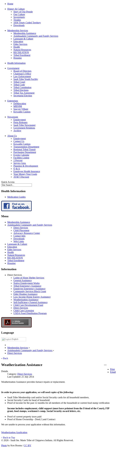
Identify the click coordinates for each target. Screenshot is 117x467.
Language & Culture (23, 38)
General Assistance (22, 280)
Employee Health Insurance (26, 171)
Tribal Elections (20, 90)
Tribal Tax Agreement (23, 93)
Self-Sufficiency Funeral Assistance (30, 302)
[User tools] (105, 364)
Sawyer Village (20, 109)
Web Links (18, 241)
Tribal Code (19, 84)
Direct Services (20, 227)
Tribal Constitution (22, 87)
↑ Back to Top (8, 437)
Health (16, 47)
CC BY (27, 445)
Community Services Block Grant (29, 291)
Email (113, 372)
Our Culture (19, 14)
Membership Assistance (24, 33)
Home (10, 3)
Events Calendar (21, 155)
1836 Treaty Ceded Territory (27, 22)
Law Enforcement (22, 76)
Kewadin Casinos (21, 111)
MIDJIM (17, 106)
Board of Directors (22, 71)
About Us (12, 135)
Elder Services (20, 44)
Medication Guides (16, 197)
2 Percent (17, 160)
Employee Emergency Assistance (29, 288)
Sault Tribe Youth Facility (25, 79)
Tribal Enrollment (21, 55)
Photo (4, 445)
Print (112, 369)
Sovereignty (19, 17)
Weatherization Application (14, 432)
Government (13, 68)
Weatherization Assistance (25, 299)
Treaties (17, 20)
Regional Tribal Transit (24, 149)
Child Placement (21, 230)
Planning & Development (25, 166)
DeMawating (19, 103)
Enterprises (12, 100)
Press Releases (20, 122)
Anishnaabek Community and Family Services (35, 36)
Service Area (19, 163)
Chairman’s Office (22, 73)
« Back (4, 358)
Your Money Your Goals (25, 174)
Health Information (16, 63)
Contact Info (19, 236)
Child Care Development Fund (28, 305)
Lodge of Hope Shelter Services (28, 277)
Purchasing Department (24, 152)
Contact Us (18, 141)
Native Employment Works (26, 283)
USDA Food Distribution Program (30, 313)
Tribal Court (19, 82)
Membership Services (17, 30)
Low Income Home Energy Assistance (32, 297)
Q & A (16, 168)
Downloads (19, 25)
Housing (17, 58)
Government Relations (24, 128)
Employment (19, 119)
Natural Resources (22, 49)
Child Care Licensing (23, 310)
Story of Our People (23, 11)
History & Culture (16, 9)
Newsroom (12, 117)
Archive (17, 130)
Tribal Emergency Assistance (27, 286)
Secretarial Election (22, 95)
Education (18, 41)
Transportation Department (26, 146)
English (14, 339)
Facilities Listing (21, 157)
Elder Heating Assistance (25, 294)
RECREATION (21, 52)
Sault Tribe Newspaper (24, 125)
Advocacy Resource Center (26, 233)
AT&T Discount (21, 177)
